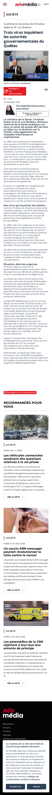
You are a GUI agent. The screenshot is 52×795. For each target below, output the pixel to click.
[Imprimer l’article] (46, 90)
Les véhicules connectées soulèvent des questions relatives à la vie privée (23, 459)
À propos (6, 727)
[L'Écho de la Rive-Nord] (13, 712)
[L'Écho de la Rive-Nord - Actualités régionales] (26, 4)
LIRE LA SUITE (13, 497)
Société (12, 14)
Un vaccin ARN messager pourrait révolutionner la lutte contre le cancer (23, 552)
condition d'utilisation (30, 779)
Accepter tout (15, 786)
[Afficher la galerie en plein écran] (45, 53)
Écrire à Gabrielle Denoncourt (32, 114)
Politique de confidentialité (14, 739)
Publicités (7, 735)
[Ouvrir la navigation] (5, 4)
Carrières (7, 731)
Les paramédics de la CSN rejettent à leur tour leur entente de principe (23, 645)
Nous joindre (8, 724)
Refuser (36, 786)
